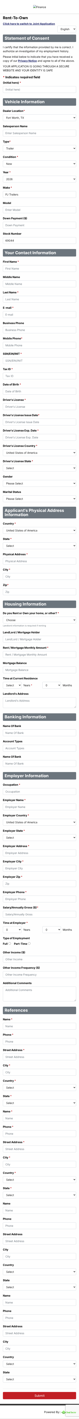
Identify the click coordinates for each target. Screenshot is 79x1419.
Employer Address (16, 846)
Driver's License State (18, 461)
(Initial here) (12, 82)
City (6, 569)
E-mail (8, 307)
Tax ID (8, 369)
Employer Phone (15, 892)
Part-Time (20, 943)
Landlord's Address (16, 693)
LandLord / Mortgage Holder (21, 632)
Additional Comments (17, 983)
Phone (8, 1034)
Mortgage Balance (15, 663)
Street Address (14, 1050)
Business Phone (13, 323)
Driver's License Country (20, 445)
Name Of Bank (12, 726)
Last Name (11, 292)
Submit (40, 1396)
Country (9, 523)
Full (5, 943)
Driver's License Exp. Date (21, 430)
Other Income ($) (14, 952)
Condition (10, 156)
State (7, 538)
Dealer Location (14, 110)
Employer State (14, 830)
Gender (8, 476)
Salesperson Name (15, 126)
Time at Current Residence (20, 678)
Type (7, 141)
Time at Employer (15, 922)
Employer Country (16, 815)
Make (7, 187)
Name (7, 1019)
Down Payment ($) (15, 218)
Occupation (11, 784)
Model (7, 203)
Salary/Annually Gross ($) (20, 907)
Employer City (13, 861)
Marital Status (12, 491)
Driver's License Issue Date (21, 415)
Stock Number (12, 233)
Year (7, 172)
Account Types (12, 741)
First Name (11, 261)
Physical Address (15, 554)
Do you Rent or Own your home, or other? (31, 613)
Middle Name (11, 277)
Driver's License (14, 399)
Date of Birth (12, 384)
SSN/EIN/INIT (12, 353)
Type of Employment (16, 938)
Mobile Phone (12, 338)
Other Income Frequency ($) (21, 967)
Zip (6, 585)
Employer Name (14, 800)
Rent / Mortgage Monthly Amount (26, 647)
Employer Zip (12, 876)
